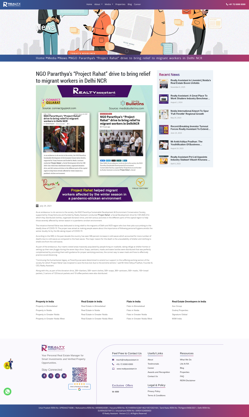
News (63, 58)
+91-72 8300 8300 (124, 364)
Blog (130, 4)
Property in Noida (44, 310)
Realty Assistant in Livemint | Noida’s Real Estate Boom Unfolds (191, 81)
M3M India (177, 318)
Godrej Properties (180, 310)
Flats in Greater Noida (137, 314)
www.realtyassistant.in (126, 369)
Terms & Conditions (156, 395)
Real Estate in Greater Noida (94, 314)
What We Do (186, 359)
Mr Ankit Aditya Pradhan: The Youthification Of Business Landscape (186, 143)
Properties (120, 4)
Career (137, 4)
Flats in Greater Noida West (139, 318)
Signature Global (179, 314)
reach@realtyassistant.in (127, 360)
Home (89, 4)
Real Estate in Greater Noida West (97, 318)
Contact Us (153, 376)
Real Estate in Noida (90, 310)
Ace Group (177, 306)
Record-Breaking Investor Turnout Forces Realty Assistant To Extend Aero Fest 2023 (189, 127)
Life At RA (184, 364)
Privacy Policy (154, 391)
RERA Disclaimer (187, 380)
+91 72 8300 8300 (236, 4)
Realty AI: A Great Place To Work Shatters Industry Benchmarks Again (190, 97)
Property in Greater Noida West (50, 318)
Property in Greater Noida (47, 314)
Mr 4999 (115, 392)
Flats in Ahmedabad (136, 306)
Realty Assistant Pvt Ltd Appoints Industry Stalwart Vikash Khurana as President (190, 158)
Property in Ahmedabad (46, 306)
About (97, 4)
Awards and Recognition (159, 372)
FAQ (182, 376)
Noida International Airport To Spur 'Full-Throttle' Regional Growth (190, 112)
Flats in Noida (133, 310)
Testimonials (153, 364)
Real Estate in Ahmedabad (93, 306)
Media (108, 4)
